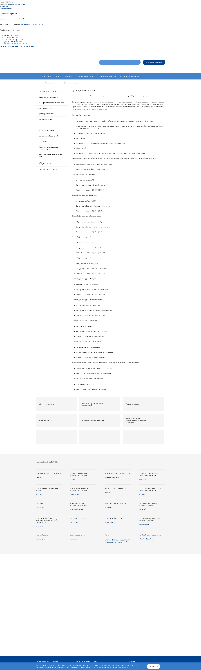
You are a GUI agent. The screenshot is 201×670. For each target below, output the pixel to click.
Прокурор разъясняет (46, 130)
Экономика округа (45, 108)
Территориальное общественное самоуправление (51, 163)
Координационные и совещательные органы (52, 82)
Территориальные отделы (147, 68)
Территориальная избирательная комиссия (51, 155)
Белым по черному (11, 37)
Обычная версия (6, 8)
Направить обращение (154, 62)
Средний (32, 24)
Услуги (58, 76)
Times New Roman (25, 19)
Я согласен (153, 666)
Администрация (130, 68)
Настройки (4, 7)
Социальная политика (46, 119)
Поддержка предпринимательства (51, 103)
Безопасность (44, 141)
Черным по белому (11, 35)
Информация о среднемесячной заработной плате (98, 88)
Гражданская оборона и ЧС (48, 136)
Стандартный (24, 24)
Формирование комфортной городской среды (49, 148)
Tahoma (16, 19)
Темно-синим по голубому (13, 39)
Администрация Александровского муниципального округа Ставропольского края (61, 63)
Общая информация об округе (47, 662)
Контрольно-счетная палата (49, 92)
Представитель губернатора (87, 76)
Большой (39, 24)
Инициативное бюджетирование (99, 82)
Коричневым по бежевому (14, 41)
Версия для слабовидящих (156, 53)
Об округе (104, 68)
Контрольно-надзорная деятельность (125, 82)
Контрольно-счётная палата (86, 662)
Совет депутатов (116, 68)
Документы (69, 76)
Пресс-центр (46, 76)
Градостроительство (46, 114)
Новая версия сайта (130, 53)
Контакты (162, 68)
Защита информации (78, 82)
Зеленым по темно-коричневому (16, 43)
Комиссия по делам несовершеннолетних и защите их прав (57, 88)
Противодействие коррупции (129, 76)
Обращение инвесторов (108, 76)
